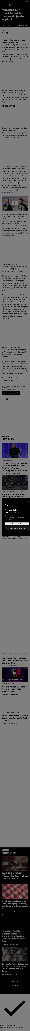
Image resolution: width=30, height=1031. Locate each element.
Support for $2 (16, 524)
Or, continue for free (17, 532)
